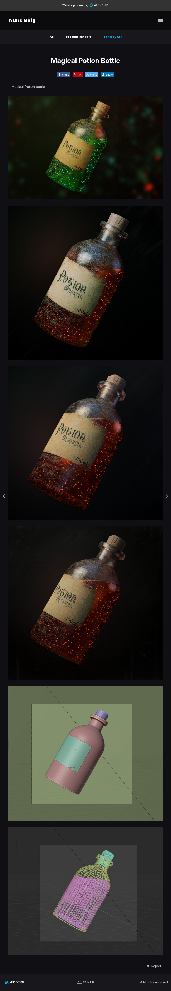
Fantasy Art (113, 37)
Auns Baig (22, 20)
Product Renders (79, 37)
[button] (154, 966)
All (52, 37)
